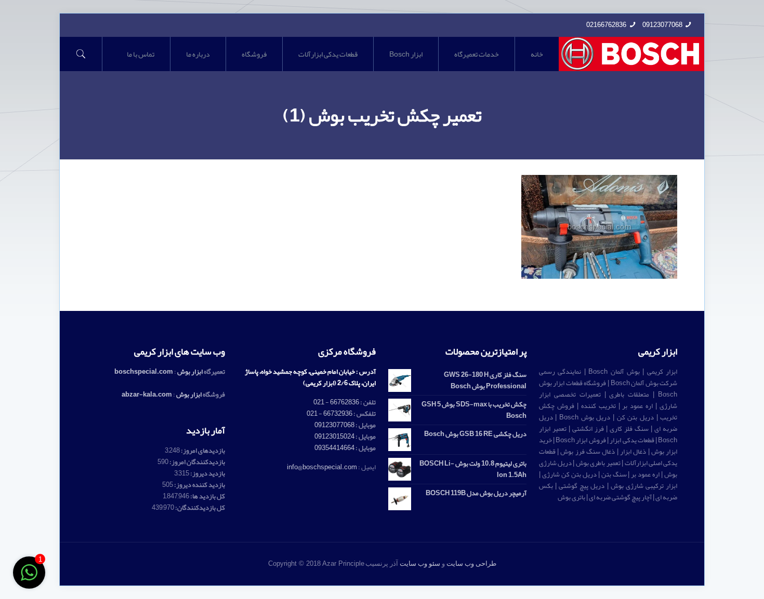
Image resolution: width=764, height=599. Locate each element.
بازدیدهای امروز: (202, 450)
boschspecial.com (143, 371)
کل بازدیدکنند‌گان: (199, 507)
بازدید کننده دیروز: (199, 485)
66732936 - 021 (329, 413)
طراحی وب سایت (471, 563)
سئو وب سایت (420, 563)
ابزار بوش (190, 371)
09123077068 (662, 25)
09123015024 (334, 436)
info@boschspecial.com (322, 467)
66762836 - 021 (336, 402)
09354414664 (334, 448)
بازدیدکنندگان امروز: (196, 462)
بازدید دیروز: (207, 473)
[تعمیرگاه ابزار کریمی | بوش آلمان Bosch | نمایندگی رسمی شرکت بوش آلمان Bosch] (632, 54)
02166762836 (606, 25)
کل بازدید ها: (207, 496)
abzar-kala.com (147, 394)
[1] (29, 579)
